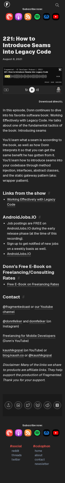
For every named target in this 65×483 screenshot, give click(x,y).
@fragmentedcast (16, 307)
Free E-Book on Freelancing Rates (33, 284)
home (38, 451)
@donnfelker (12, 321)
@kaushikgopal (40, 355)
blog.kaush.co (13, 355)
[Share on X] (28, 405)
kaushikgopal (13, 350)
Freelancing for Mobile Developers (29, 336)
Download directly (51, 101)
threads (17, 455)
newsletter (42, 464)
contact (40, 459)
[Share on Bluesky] (38, 405)
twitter (16, 459)
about (38, 455)
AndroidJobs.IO (19, 254)
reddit (15, 451)
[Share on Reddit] (47, 405)
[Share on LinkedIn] (18, 405)
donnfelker (37, 321)
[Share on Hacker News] (57, 405)
